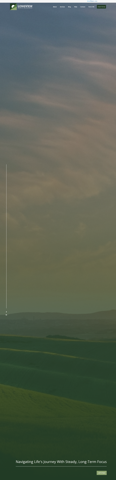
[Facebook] (6, 312)
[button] (54, 6)
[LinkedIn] (6, 315)
